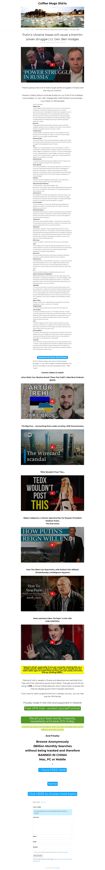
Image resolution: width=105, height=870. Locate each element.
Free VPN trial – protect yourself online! (52, 708)
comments (62, 42)
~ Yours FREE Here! (52, 770)
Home (52, 783)
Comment (36, 817)
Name (35, 836)
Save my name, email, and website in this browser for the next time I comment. (51, 852)
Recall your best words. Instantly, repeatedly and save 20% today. (52, 720)
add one (43, 802)
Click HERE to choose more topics (52, 794)
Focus (57, 868)
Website (35, 847)
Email (35, 841)
